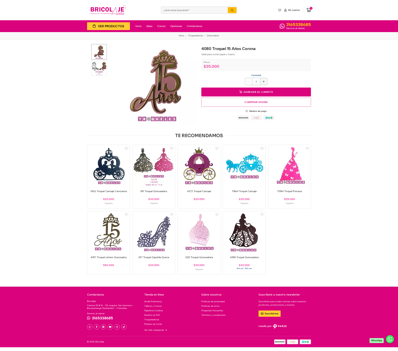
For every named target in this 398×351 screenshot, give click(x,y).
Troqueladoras (151, 319)
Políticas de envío (210, 306)
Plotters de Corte (153, 324)
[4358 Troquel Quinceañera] (244, 232)
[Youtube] (110, 327)
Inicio (138, 26)
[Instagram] (117, 327)
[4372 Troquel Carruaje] (199, 166)
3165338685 (298, 24)
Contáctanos (194, 26)
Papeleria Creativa (153, 310)
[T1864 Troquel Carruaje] (244, 166)
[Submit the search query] (232, 10)
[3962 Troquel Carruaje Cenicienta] (108, 166)
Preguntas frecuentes (212, 310)
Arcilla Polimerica (153, 301)
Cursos (161, 26)
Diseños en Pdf (152, 315)
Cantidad (256, 75)
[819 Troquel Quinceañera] (153, 166)
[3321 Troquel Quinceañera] (199, 232)
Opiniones (176, 26)
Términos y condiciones (213, 315)
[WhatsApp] (89, 327)
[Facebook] (96, 327)
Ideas (149, 26)
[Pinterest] (103, 327)
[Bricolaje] (108, 10)
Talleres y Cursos (153, 306)
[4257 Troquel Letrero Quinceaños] (108, 232)
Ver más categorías (154, 330)
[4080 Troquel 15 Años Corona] (156, 84)
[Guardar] (126, 148)
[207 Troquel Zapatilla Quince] (153, 232)
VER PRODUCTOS (111, 26)
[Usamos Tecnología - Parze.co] (273, 326)
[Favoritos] (279, 10)
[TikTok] (124, 327)
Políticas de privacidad (213, 301)
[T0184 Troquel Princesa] (289, 166)
